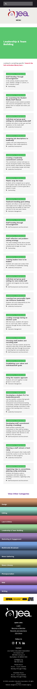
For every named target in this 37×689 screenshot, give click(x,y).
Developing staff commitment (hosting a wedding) (17, 424)
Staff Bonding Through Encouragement (14, 78)
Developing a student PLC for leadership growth (17, 396)
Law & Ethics (7, 522)
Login (18, 626)
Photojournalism (8, 574)
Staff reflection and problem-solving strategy (17, 239)
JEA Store (18, 633)
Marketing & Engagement (11, 539)
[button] (18, 20)
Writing (4, 591)
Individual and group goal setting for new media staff (16, 280)
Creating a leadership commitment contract (14, 159)
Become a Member (18, 628)
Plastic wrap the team (14, 181)
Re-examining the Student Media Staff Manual (16, 99)
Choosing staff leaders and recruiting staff (16, 341)
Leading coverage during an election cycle (16, 318)
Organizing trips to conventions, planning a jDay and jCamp (18, 470)
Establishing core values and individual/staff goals (17, 364)
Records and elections (18, 631)
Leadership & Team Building (12, 530)
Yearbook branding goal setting (18, 202)
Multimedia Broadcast (10, 548)
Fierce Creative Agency (24, 684)
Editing (4, 513)
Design (4, 504)
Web (3, 582)
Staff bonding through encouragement (14, 223)
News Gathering (8, 556)
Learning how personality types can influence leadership (18, 299)
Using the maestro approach (17, 378)
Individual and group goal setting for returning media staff (18, 120)
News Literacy (7, 565)
